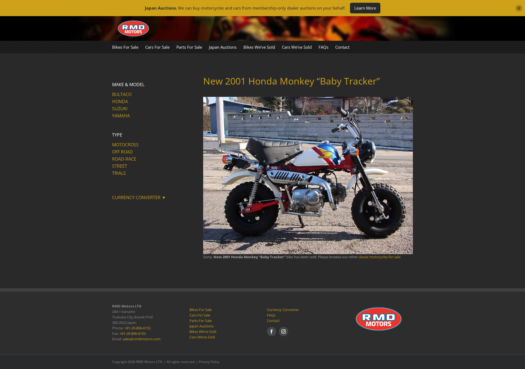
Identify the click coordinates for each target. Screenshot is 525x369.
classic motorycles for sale (379, 256)
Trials (119, 173)
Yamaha (121, 116)
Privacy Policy (209, 361)
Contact (273, 320)
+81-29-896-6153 (132, 333)
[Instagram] (283, 331)
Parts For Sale (200, 320)
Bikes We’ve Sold (202, 331)
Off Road (122, 152)
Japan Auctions (201, 326)
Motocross (125, 145)
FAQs (271, 315)
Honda (120, 101)
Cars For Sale (199, 315)
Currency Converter (283, 309)
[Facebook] (271, 331)
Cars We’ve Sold (202, 337)
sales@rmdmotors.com (141, 338)
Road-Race (124, 159)
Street (119, 166)
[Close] (518, 8)
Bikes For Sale (200, 309)
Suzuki (119, 109)
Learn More (365, 8)
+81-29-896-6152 (137, 328)
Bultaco (122, 94)
